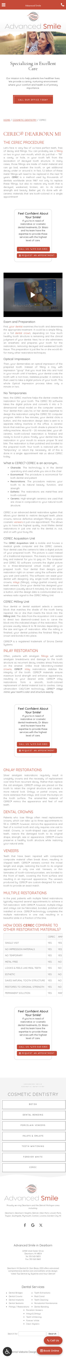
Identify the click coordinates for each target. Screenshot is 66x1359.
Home (7, 119)
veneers (18, 522)
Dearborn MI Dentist (16, 1268)
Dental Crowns (15, 1296)
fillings (44, 656)
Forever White (32, 1320)
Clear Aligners (32, 1324)
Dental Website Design (23, 1352)
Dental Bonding (41, 1306)
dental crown (22, 333)
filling (59, 151)
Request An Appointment (38, 255)
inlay (27, 669)
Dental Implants (16, 1300)
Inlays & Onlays (33, 1313)
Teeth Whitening (34, 1317)
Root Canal (39, 1296)
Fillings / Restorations (19, 1306)
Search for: (13, 1333)
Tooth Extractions (42, 1293)
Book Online (51, 1350)
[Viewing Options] (7, 1351)
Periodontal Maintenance (45, 1303)
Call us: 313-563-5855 (33, 249)
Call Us (54, 1340)
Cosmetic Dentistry (24, 119)
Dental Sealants (16, 1303)
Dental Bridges (16, 1293)
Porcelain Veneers (34, 1310)
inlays (16, 582)
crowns (7, 669)
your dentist (15, 326)
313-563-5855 (35, 1256)
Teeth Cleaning (41, 1300)
